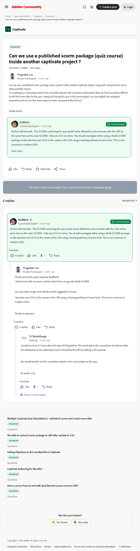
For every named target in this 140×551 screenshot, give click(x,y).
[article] (70, 237)
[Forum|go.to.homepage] (27, 7)
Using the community (17, 546)
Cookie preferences (62, 546)
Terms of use (35, 546)
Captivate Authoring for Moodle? (24, 468)
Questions (50, 16)
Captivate (38, 16)
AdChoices (126, 546)
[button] (6, 7)
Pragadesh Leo (25, 74)
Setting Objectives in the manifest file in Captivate (33, 452)
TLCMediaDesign (38, 336)
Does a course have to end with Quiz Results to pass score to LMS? (42, 485)
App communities (22, 16)
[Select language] (92, 7)
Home (8, 16)
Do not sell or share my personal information (94, 546)
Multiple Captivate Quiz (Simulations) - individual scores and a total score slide (49, 418)
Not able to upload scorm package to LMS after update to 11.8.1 (41, 435)
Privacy (47, 546)
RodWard (24, 122)
